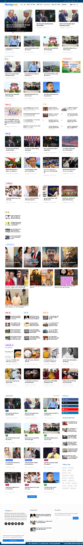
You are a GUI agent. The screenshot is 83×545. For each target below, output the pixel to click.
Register (68, 1)
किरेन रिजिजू (64, 480)
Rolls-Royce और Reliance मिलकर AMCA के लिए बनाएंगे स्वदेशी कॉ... (50, 171)
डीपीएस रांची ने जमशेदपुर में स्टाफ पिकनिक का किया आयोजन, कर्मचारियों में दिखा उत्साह (40, 544)
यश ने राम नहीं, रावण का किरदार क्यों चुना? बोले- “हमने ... (69, 263)
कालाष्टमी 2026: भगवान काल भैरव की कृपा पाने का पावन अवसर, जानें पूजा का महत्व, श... (54, 115)
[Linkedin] (19, 523)
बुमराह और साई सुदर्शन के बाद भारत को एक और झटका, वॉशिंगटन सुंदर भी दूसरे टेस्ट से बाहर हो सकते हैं (16, 231)
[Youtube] (15, 523)
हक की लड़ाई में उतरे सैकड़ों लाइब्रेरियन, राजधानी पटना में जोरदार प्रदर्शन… (72, 121)
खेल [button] (41, 4)
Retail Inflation (73, 488)
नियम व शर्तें (65, 540)
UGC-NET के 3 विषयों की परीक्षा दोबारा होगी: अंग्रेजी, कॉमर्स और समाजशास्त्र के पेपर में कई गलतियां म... (54, 331)
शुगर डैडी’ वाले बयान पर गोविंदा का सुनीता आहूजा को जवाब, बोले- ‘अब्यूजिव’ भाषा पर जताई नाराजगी (16, 286)
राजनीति (37, 4)
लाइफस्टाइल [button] (64, 4)
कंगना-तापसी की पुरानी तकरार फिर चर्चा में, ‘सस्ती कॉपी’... (13, 263)
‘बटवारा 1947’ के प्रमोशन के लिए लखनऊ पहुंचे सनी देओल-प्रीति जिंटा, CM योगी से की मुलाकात (16, 306)
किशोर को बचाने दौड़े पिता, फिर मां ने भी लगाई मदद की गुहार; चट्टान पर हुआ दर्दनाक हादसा (16, 331)
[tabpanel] (18, 21)
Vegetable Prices (71, 480)
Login (65, 1)
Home (21, 4)
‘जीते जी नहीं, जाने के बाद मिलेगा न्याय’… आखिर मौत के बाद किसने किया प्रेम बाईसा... (72, 115)
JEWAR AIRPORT (65, 488)
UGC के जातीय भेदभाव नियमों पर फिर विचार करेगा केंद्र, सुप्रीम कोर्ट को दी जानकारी (53, 324)
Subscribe (76, 518)
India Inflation (74, 483)
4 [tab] (15, 32)
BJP (63, 483)
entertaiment (10, 244)
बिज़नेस (28, 4)
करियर (44, 312)
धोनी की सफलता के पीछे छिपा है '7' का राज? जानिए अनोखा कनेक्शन (16, 237)
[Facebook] (6, 523)
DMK (75, 485)
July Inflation (70, 485)
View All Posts (56, 395)
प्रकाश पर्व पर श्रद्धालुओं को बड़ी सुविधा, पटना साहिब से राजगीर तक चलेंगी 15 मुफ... (72, 128)
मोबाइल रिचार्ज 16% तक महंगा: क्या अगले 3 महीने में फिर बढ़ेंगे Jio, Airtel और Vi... (31, 126)
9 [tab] (20, 32)
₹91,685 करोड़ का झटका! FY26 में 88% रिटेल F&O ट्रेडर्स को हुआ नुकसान (31, 120)
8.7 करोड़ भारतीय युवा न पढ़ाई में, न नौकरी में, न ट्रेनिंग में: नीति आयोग (53, 317)
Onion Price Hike (65, 475)
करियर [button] (58, 4)
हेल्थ (56, 4)
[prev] (75, 183)
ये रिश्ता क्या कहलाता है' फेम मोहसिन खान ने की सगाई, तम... (32, 263)
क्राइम (53, 4)
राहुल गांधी (71, 475)
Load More (31, 496)
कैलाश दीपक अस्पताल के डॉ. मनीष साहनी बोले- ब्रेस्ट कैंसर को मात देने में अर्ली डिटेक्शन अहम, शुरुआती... (34, 318)
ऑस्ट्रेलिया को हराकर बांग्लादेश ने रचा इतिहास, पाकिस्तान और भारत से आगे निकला (16, 224)
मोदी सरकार (70, 470)
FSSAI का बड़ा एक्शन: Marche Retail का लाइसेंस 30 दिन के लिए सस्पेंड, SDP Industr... (31, 108)
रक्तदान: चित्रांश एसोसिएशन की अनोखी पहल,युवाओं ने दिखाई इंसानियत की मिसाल (35, 331)
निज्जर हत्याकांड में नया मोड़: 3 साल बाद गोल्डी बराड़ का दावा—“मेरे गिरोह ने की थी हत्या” (16, 324)
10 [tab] (21, 32)
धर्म (31, 4)
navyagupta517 (39, 27)
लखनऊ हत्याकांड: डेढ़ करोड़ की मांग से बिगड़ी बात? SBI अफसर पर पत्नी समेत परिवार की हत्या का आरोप (16, 338)
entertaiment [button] (47, 4)
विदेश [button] (34, 4)
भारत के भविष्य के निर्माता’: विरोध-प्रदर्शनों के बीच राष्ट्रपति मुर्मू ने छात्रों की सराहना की (54, 338)
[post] (18, 21)
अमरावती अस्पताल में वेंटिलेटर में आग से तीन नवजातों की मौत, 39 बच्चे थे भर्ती (16, 317)
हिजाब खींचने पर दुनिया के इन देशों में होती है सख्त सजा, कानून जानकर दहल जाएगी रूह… (54, 121)
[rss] (22, 523)
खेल (6, 212)
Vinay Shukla (65, 364)
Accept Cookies (13, 540)
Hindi (74, 1)
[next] (77, 183)
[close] (24, 534)
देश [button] (24, 4)
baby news (64, 478)
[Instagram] (12, 523)
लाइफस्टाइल (8, 345)
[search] (77, 4)
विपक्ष (69, 472)
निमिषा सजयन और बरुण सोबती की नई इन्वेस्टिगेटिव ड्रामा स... (50, 263)
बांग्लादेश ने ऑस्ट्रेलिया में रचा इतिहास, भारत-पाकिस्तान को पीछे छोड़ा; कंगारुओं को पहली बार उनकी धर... (16, 217)
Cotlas (30, 540)
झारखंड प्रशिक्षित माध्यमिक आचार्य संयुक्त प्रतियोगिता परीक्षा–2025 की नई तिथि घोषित (72, 437)
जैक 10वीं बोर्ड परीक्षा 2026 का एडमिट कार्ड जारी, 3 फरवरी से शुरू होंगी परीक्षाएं (72, 430)
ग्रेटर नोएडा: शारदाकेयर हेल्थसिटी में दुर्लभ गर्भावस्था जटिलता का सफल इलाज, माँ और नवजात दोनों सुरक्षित (34, 325)
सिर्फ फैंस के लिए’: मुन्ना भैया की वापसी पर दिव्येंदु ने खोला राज (40, 286)
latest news (64, 467)
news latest (68, 483)
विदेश (37, 11)
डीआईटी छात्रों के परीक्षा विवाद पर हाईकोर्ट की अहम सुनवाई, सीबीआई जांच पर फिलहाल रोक (73, 450)
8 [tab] (19, 32)
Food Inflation (71, 478)
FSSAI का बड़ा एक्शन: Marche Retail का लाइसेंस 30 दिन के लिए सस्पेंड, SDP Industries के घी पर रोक (12, 122)
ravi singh (25, 128)
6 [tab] (17, 32)
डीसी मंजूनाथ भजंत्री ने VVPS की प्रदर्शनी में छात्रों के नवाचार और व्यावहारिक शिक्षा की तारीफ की (73, 457)
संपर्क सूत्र (76, 540)
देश (60, 11)
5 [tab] (16, 32)
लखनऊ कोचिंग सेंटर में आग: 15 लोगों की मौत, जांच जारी (72, 422)
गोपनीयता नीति (70, 540)
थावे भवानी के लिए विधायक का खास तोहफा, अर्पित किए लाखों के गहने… (54, 128)
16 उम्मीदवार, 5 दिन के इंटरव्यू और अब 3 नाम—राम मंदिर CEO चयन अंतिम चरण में (72, 109)
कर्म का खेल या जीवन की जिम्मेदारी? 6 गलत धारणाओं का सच (54, 109)
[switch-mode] (77, 1)
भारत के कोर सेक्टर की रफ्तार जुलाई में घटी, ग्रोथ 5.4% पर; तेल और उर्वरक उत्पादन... (31, 114)
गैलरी (5, 1)
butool (7, 29)
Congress (64, 485)
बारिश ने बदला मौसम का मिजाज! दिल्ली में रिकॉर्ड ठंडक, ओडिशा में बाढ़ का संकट (43, 529)
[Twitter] (9, 523)
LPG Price (64, 470)
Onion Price (64, 472)
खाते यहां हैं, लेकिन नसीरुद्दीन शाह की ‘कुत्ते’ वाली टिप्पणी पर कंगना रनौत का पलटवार (65, 286)
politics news (71, 467)
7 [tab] (18, 32)
